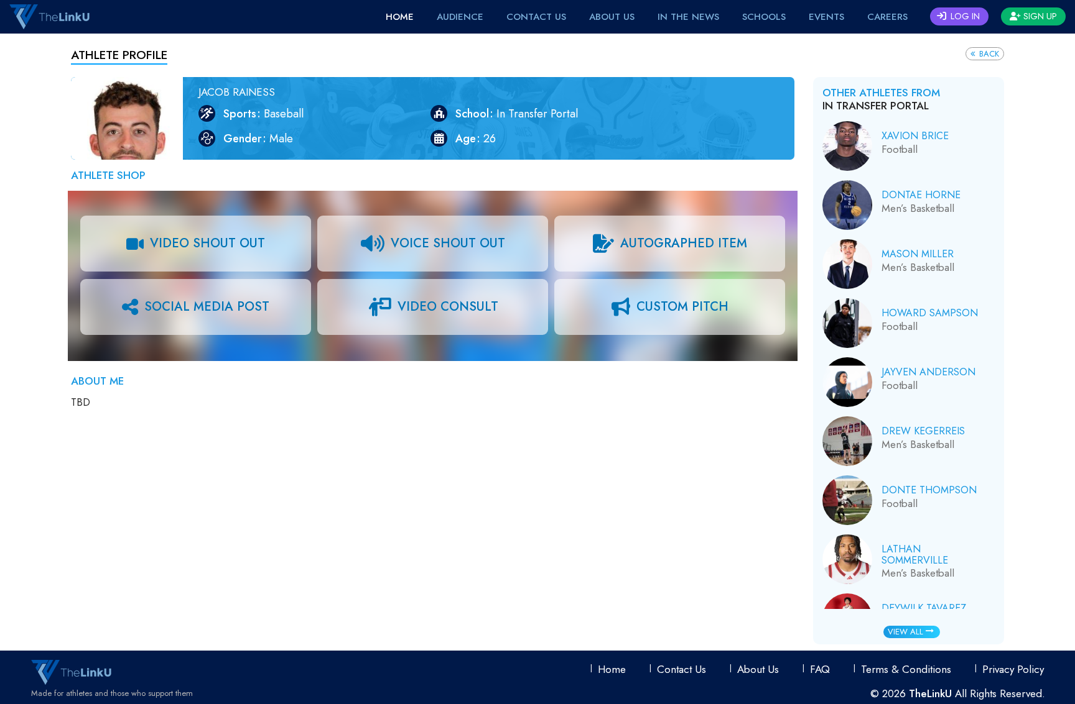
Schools (764, 17)
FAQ (820, 669)
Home (400, 17)
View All (907, 632)
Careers (887, 17)
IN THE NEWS (688, 17)
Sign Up (1039, 16)
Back (988, 54)
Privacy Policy (1013, 669)
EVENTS (826, 17)
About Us (612, 17)
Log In (964, 16)
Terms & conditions (906, 669)
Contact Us (536, 17)
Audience (460, 17)
